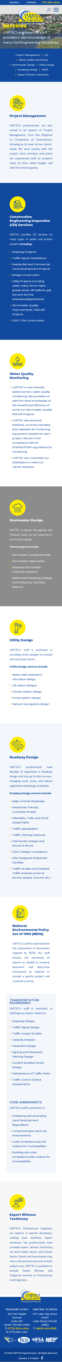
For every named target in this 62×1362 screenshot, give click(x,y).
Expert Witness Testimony (33, 74)
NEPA (45, 69)
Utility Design (46, 65)
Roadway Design (28, 69)
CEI (46, 55)
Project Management (28, 55)
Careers (14, 2)
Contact (31, 2)
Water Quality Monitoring (33, 60)
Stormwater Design (23, 65)
